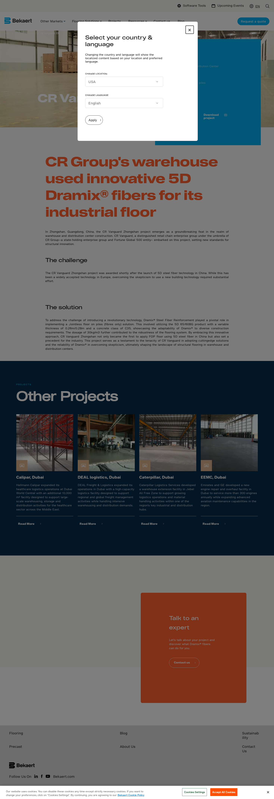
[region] (137, 792)
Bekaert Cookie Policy (131, 795)
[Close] (268, 792)
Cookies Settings (194, 792)
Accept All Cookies (223, 792)
